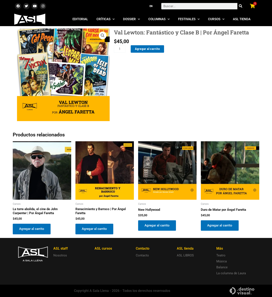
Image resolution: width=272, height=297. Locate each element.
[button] (102, 35)
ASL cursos (103, 248)
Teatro (220, 255)
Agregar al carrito (147, 49)
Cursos (214, 19)
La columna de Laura (231, 273)
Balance (222, 267)
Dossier (129, 19)
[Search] (240, 6)
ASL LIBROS (185, 255)
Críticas (103, 19)
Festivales (187, 19)
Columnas (157, 19)
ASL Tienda (242, 19)
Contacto (142, 255)
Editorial (80, 19)
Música (221, 261)
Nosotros (60, 255)
